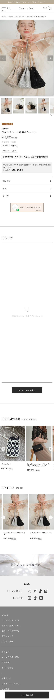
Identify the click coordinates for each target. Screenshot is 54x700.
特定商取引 (6, 678)
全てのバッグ (20, 16)
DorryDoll (11, 16)
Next (50, 58)
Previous (3, 58)
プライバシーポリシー (11, 683)
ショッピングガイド (10, 620)
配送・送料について (10, 630)
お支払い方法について (11, 625)
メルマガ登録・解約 (10, 657)
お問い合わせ (7, 667)
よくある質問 (7, 641)
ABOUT (5, 615)
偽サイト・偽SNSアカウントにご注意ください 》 (27, 2)
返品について (7, 636)
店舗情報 (5, 662)
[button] (51, 449)
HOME (4, 16)
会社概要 (5, 688)
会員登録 (5, 652)
